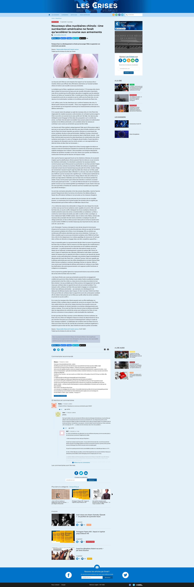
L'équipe (63, 584)
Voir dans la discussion (60, 395)
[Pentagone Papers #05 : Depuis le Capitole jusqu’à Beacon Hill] (63, 537)
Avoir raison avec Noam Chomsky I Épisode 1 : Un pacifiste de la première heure (90, 515)
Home (53, 18)
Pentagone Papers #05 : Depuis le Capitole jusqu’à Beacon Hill (90, 532)
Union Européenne (134, 134)
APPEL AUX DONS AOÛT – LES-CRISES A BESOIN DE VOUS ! (136, 375)
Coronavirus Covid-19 (135, 124)
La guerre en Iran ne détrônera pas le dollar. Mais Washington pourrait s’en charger (136, 355)
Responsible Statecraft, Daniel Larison (68, 49)
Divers (89, 524)
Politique (132, 362)
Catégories (65, 15)
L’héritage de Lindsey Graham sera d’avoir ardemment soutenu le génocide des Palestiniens (136, 109)
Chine (62, 35)
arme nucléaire (57, 35)
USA (65, 35)
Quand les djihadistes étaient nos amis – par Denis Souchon (90, 549)
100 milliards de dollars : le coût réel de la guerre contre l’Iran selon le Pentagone (136, 98)
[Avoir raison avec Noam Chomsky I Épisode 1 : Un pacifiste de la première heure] (63, 520)
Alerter (68, 409)
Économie (132, 351)
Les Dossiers (55, 15)
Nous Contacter (85, 15)
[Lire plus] (75, 340)
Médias (89, 558)
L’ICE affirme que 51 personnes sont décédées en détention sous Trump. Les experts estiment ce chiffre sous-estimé (135, 365)
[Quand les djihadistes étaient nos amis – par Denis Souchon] (63, 554)
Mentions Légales (94, 584)
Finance (132, 84)
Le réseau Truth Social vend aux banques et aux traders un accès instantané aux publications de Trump (136, 88)
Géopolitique (58, 18)
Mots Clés (74, 15)
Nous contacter (55, 584)
